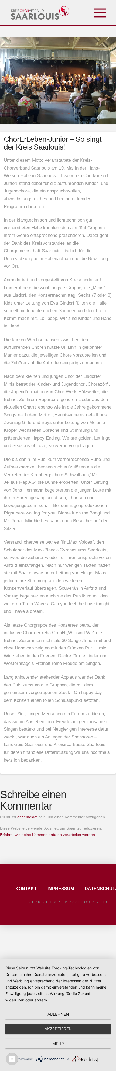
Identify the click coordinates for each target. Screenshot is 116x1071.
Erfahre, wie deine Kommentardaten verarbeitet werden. (48, 834)
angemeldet (27, 817)
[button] (99, 12)
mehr (58, 1043)
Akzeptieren (58, 1028)
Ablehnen (58, 1014)
